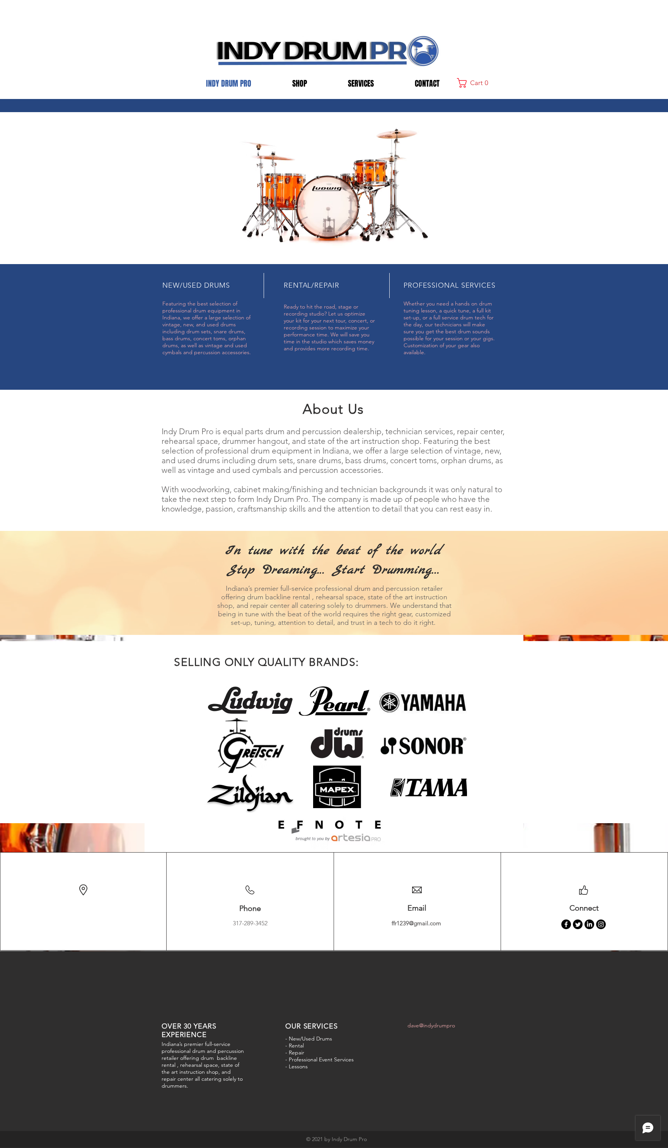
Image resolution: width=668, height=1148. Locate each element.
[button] (475, 83)
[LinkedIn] (589, 924)
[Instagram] (601, 924)
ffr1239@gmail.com (416, 923)
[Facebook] (566, 924)
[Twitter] (578, 924)
